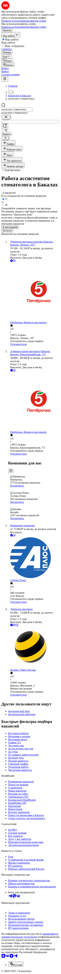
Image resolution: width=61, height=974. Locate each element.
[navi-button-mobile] (4, 79)
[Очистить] (6, 117)
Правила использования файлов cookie (23, 26)
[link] (7, 60)
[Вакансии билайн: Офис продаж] (34, 647)
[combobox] (17, 109)
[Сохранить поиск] (4, 126)
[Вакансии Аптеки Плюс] (34, 558)
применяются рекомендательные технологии (29, 935)
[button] (5, 68)
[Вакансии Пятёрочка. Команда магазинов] (34, 292)
